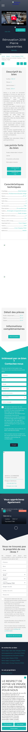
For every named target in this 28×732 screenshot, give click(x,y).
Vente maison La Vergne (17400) (11, 660)
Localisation (5, 581)
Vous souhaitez (6, 396)
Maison (8, 56)
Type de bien (5, 577)
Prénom (5, 375)
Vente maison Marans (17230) (10, 658)
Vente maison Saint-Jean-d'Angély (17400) (13, 650)
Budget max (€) (7, 586)
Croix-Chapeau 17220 (17, 56)
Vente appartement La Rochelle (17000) (13, 653)
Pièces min (6, 594)
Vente (3, 56)
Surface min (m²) (7, 590)
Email (4, 384)
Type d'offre (5, 573)
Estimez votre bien (7, 673)
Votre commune (7, 393)
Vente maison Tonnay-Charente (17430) (13, 663)
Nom (4, 379)
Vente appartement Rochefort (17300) (13, 655)
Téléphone (6, 388)
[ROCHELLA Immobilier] (19, 5)
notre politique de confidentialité (11, 721)
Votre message (7, 402)
